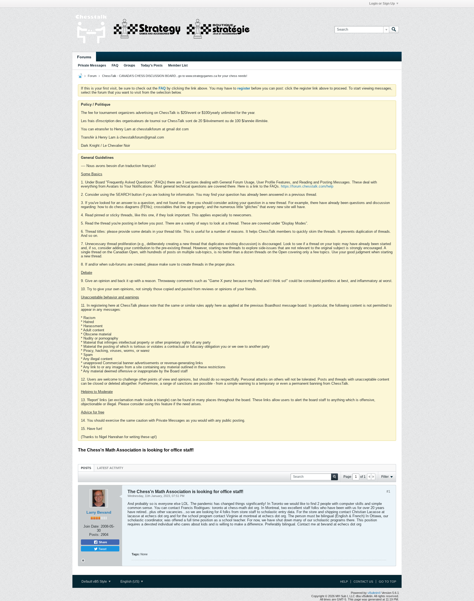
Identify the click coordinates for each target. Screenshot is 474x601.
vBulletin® (374, 592)
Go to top (387, 581)
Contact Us (363, 581)
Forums (84, 57)
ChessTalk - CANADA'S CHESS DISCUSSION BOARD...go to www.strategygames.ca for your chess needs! (174, 75)
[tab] (86, 467)
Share (102, 542)
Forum (92, 75)
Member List (178, 65)
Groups (129, 65)
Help (344, 581)
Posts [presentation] (86, 468)
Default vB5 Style (94, 581)
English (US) (130, 581)
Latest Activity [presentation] (110, 468)
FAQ (115, 65)
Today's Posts (152, 65)
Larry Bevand (98, 512)
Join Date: (91, 526)
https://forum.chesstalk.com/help (307, 186)
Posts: (94, 535)
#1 (388, 491)
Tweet (102, 549)
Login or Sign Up (382, 3)
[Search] (394, 29)
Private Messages (92, 65)
